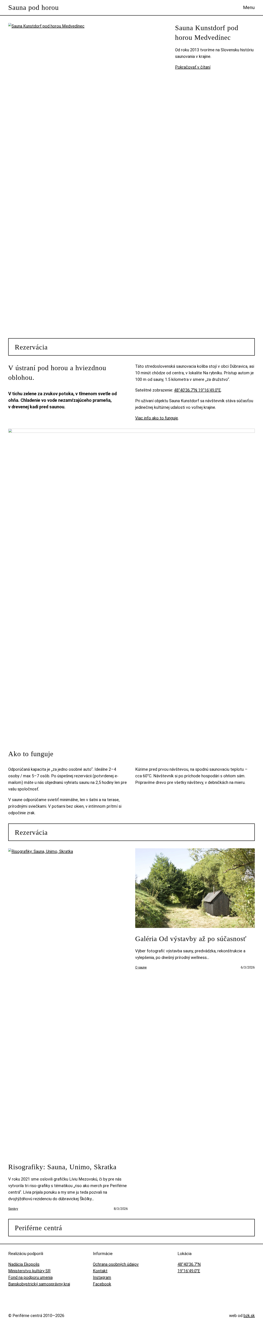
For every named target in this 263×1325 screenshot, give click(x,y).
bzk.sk (249, 1315)
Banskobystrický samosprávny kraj (39, 1283)
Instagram (102, 1277)
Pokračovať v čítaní (192, 67)
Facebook (102, 1283)
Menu (249, 7)
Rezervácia (31, 347)
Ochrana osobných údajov (116, 1264)
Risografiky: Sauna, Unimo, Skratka (62, 1167)
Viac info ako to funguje (156, 418)
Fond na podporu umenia (30, 1277)
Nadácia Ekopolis (23, 1264)
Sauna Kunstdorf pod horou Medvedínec (206, 32)
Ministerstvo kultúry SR (29, 1270)
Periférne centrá (38, 1228)
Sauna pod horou (33, 7)
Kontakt (100, 1270)
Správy (13, 1209)
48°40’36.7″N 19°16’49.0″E (197, 390)
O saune (141, 967)
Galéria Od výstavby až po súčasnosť (191, 939)
